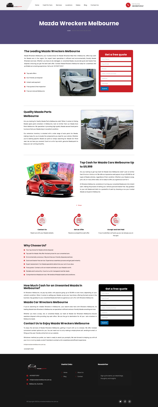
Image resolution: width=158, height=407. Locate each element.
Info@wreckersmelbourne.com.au (35, 344)
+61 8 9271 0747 (34, 376)
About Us (80, 372)
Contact (80, 376)
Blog (65, 376)
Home (69, 30)
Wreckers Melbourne (90, 174)
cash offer (73, 298)
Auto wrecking (31, 340)
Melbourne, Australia (36, 384)
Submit (104, 89)
